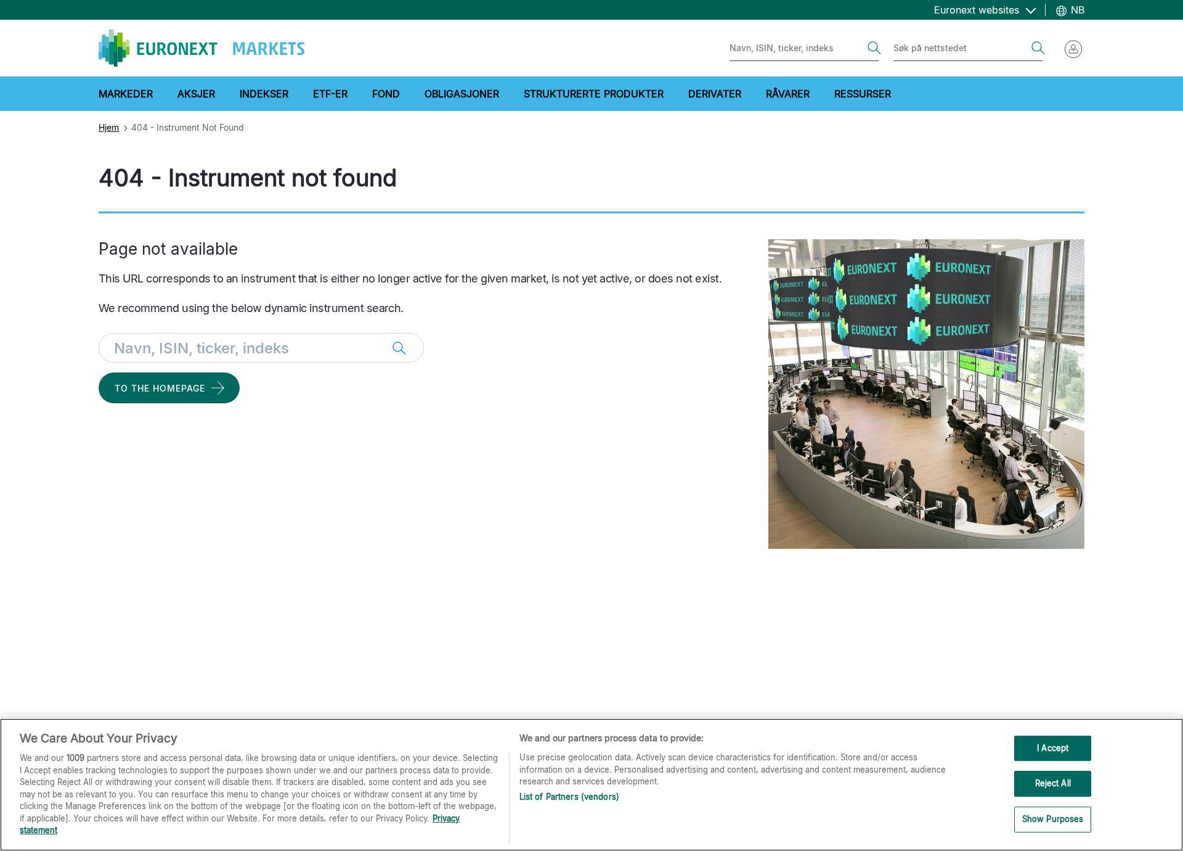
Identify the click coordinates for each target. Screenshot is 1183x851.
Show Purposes (1053, 819)
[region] (591, 784)
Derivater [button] (714, 94)
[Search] (874, 48)
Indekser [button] (264, 94)
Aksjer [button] (196, 94)
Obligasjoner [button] (462, 94)
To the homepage (160, 388)
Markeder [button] (126, 94)
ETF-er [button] (330, 94)
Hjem (109, 127)
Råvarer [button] (788, 94)
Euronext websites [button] (978, 10)
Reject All (1053, 783)
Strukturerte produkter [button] (594, 94)
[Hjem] (201, 48)
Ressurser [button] (862, 94)
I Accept (1052, 748)
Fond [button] (386, 94)
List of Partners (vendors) (569, 797)
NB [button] (1076, 10)
